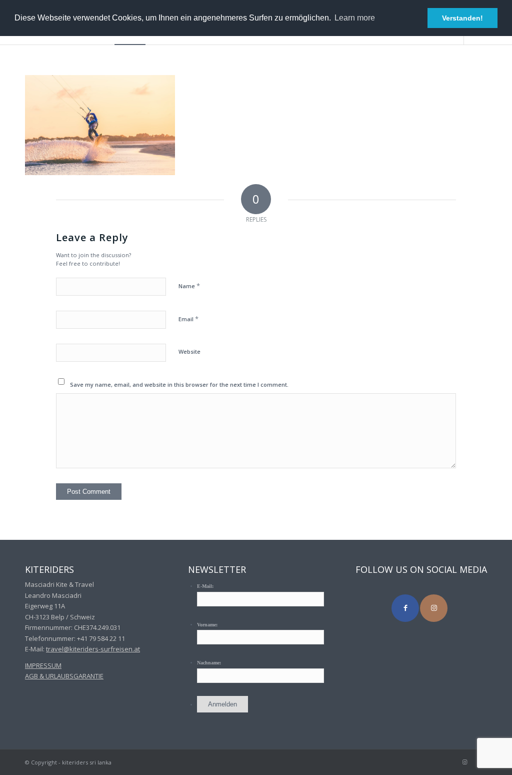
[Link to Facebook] (405, 608)
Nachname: (209, 662)
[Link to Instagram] (434, 608)
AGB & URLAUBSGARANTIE (64, 675)
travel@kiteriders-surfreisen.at (93, 648)
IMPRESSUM (43, 665)
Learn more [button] (354, 18)
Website (189, 351)
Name (189, 285)
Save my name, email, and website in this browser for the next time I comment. (179, 384)
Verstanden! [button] (462, 18)
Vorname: (207, 624)
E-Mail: (205, 586)
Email (188, 318)
